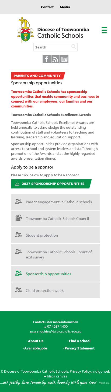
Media (65, 7)
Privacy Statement (80, 348)
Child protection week (45, 290)
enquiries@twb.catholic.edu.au (58, 331)
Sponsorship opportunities (48, 273)
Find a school (80, 340)
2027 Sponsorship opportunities (53, 183)
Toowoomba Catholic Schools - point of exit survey (59, 254)
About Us (35, 340)
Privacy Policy (80, 371)
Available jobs (35, 348)
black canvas (57, 376)
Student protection (42, 235)
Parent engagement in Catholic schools (59, 201)
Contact (47, 7)
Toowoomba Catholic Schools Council (57, 218)
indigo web (101, 371)
